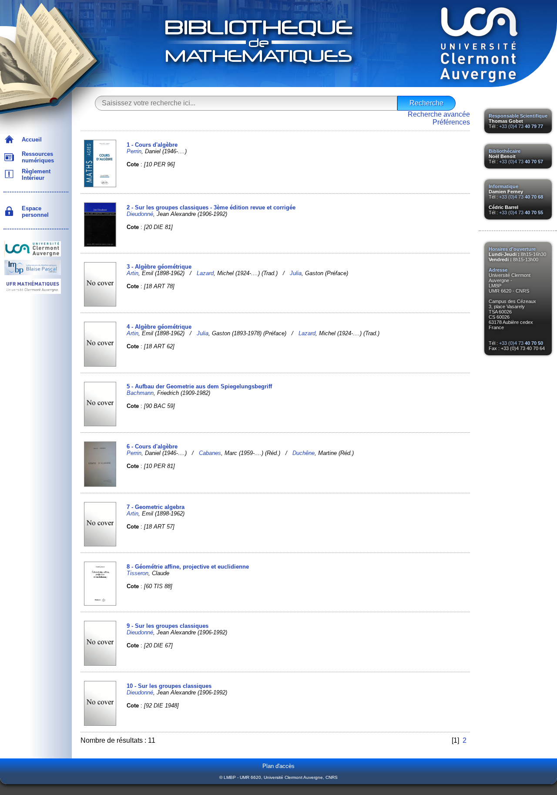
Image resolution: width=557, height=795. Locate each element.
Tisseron (137, 573)
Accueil (30, 139)
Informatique (503, 186)
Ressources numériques (36, 157)
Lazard (205, 273)
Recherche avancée (439, 114)
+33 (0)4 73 (521, 126)
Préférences (451, 122)
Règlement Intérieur (34, 174)
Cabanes (210, 453)
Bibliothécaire (504, 151)
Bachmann (140, 393)
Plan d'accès (278, 766)
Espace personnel (33, 211)
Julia (296, 273)
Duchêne (303, 453)
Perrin (134, 151)
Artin (132, 273)
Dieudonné (140, 214)
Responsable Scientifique (518, 115)
